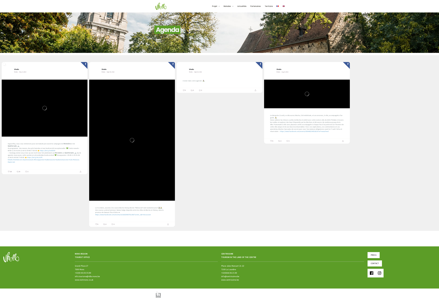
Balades (227, 6)
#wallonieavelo (50, 160)
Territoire (269, 6)
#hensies (76, 160)
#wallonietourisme (61, 160)
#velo (71, 160)
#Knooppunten (39, 160)
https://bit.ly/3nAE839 (47, 151)
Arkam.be (239, 294)
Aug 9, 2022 (285, 72)
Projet (214, 6)
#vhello (10, 160)
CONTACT (375, 263)
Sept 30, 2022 (110, 72)
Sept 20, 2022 (198, 72)
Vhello (16, 69)
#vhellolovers (18, 160)
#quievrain (11, 162)
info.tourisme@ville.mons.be (87, 276)
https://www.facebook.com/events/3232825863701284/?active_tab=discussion (123, 215)
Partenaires (255, 6)
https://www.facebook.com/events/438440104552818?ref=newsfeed (304, 131)
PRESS (373, 255)
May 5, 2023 (22, 72)
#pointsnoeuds (28, 160)
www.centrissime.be (230, 279)
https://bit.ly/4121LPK (34, 157)
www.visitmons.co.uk (84, 279)
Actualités (241, 6)
